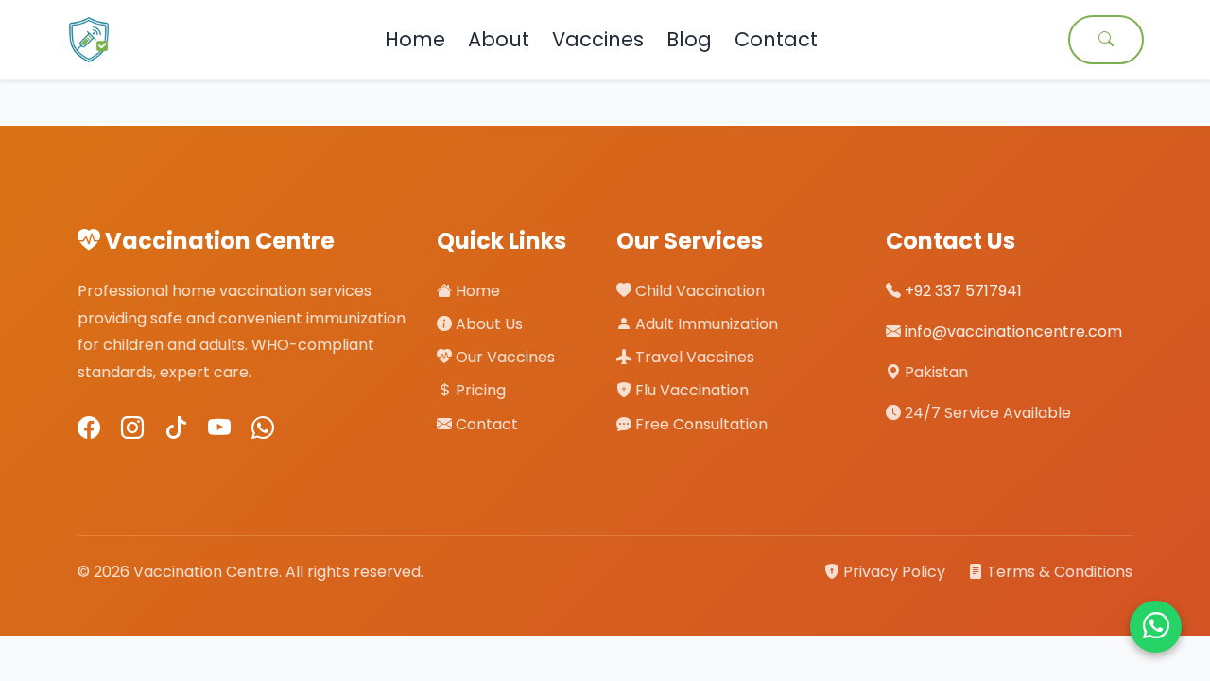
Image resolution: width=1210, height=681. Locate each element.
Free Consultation (699, 424)
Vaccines (598, 39)
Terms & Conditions (1057, 572)
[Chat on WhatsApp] (1156, 627)
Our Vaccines (503, 357)
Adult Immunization (704, 324)
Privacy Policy (894, 572)
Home (415, 39)
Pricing (479, 390)
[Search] (1106, 39)
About (498, 39)
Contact (776, 39)
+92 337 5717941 (963, 291)
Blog (689, 39)
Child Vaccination (698, 291)
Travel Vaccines (692, 357)
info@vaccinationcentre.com (1013, 331)
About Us (487, 324)
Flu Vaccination (690, 390)
